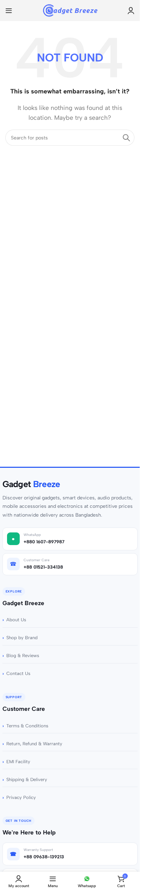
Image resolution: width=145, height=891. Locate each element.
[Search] (126, 138)
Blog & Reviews (22, 655)
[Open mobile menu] (9, 11)
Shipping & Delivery (26, 779)
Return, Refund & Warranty (34, 743)
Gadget (31, 484)
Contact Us (18, 673)
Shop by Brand (22, 637)
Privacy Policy (21, 797)
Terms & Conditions (27, 725)
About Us (16, 619)
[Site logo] (69, 10)
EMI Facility (18, 761)
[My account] (131, 11)
